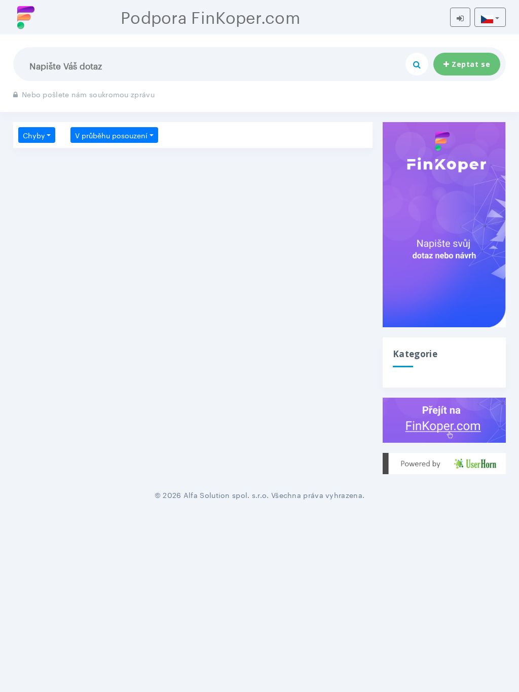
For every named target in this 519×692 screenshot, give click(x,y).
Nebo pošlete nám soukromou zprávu (88, 93)
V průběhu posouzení (111, 134)
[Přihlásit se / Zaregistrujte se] (460, 17)
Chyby (34, 134)
